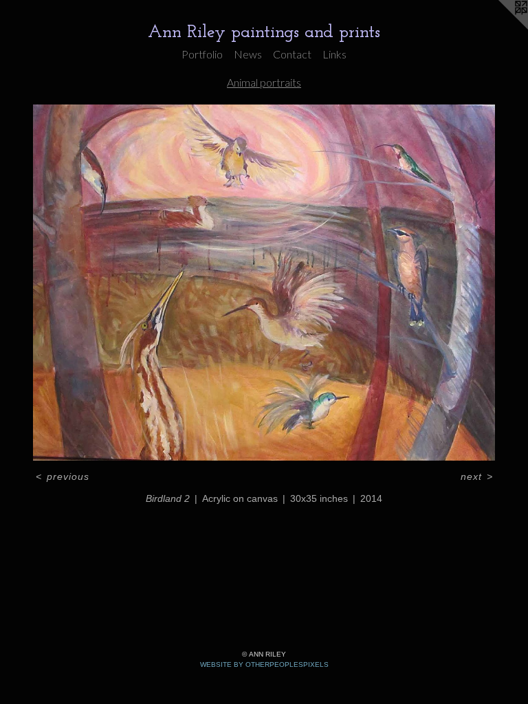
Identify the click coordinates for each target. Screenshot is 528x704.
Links (334, 53)
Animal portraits (264, 82)
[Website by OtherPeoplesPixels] (500, 27)
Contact (292, 53)
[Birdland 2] (264, 282)
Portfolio (202, 53)
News (248, 53)
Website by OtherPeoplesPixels (264, 664)
